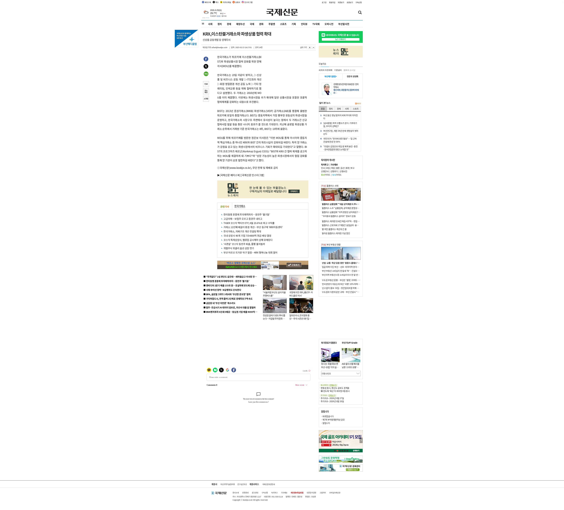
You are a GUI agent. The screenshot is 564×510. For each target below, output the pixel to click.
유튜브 (237, 2)
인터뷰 (304, 24)
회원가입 (332, 2)
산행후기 (334, 171)
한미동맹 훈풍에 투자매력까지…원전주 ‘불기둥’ (247, 214)
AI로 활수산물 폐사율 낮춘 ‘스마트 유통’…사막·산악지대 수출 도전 (350, 368)
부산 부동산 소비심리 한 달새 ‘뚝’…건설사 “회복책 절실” (345, 270)
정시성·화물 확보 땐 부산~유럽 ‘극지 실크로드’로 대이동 (329, 367)
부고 (352, 167)
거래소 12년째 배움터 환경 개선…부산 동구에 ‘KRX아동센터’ (253, 227)
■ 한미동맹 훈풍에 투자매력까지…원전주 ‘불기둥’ (226, 281)
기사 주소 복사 (206, 91)
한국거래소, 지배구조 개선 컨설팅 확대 (242, 231)
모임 (328, 167)
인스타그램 (248, 2)
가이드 (325, 174)
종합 (323, 108)
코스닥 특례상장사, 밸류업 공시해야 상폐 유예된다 (248, 240)
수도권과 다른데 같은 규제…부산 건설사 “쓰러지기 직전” (346, 291)
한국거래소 (239, 206)
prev (320, 440)
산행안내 (324, 171)
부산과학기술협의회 (227, 484)
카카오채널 (227, 2)
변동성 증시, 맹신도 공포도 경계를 (335, 387)
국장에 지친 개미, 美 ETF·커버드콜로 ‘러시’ (301, 294)
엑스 (217, 2)
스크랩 (206, 99)
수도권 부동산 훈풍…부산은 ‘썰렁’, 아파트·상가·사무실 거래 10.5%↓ (351, 280)
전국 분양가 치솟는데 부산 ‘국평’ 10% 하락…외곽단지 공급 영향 (349, 284)
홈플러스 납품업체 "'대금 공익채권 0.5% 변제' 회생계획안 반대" (349, 204)
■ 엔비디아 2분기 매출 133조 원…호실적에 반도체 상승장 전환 (232, 285)
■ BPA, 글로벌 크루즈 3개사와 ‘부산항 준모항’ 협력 (227, 294)
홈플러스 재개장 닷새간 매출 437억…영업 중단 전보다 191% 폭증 (349, 221)
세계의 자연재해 (325, 70)
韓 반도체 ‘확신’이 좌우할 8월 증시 (335, 391)
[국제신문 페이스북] (230, 175)
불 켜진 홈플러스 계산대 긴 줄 (334, 229)
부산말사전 (343, 24)
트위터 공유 (206, 67)
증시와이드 (329, 385)
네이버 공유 (206, 74)
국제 (252, 24)
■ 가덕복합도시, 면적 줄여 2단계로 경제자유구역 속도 (228, 298)
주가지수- (328, 395)
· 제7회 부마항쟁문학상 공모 (333, 419)
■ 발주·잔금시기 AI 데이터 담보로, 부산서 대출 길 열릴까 (229, 307)
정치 (220, 24)
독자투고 (274, 492)
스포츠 (283, 24)
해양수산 (240, 24)
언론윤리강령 (311, 492)
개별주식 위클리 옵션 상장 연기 (239, 248)
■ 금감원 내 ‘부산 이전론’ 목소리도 (219, 303)
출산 (342, 167)
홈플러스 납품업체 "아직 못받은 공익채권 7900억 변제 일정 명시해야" (351, 212)
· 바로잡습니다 (327, 416)
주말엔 (271, 24)
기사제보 (284, 492)
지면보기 (341, 2)
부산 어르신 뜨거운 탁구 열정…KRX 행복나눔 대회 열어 (250, 252)
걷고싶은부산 (242, 484)
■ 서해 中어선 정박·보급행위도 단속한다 (222, 289)
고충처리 (323, 492)
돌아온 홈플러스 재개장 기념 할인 (336, 233)
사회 (210, 24)
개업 (333, 167)
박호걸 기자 (207, 47)
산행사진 (343, 171)
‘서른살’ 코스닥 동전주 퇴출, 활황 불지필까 (244, 244)
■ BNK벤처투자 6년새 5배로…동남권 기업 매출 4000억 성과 (231, 311)
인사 (323, 167)
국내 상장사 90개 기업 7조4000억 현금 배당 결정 (247, 235)
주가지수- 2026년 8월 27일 (332, 398)
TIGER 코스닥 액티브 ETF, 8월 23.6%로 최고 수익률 (249, 223)
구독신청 (358, 2)
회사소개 (236, 492)
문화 (261, 24)
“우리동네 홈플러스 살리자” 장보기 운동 (339, 216)
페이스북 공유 (206, 59)
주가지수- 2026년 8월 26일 (332, 401)
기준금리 (338, 70)
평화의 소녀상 (349, 70)
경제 (229, 24)
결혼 (338, 167)
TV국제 (316, 24)
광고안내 (255, 492)
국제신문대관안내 (268, 484)
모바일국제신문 (334, 492)
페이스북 (208, 2)
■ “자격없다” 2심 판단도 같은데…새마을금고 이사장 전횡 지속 (232, 276)
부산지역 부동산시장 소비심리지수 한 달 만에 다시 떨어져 (346, 274)
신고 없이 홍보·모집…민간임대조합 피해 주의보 (342, 287)
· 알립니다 (325, 423)
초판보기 (350, 2)
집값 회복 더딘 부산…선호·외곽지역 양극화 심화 (342, 266)
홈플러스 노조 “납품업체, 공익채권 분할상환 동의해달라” (346, 207)
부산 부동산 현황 (331, 244)
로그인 (324, 2)
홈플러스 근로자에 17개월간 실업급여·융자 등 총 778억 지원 (347, 225)
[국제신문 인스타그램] (252, 175)
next (361, 440)
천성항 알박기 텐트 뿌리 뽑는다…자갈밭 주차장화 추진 (274, 318)
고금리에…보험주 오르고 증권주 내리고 (243, 218)
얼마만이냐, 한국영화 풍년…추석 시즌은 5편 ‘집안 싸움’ (300, 318)
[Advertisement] (285, 73)
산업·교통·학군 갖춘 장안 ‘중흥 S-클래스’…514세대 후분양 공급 (349, 262)
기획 (294, 24)
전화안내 (245, 492)
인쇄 (206, 84)
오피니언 (329, 24)
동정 (347, 167)
